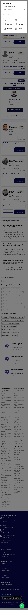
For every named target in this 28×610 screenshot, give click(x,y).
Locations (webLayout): (9, 6)
